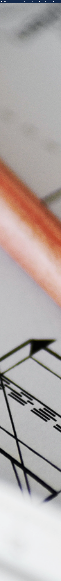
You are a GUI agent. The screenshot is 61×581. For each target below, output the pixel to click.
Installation (26, 1)
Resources (47, 1)
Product (19, 1)
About (40, 1)
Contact (54, 1)
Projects (34, 1)
